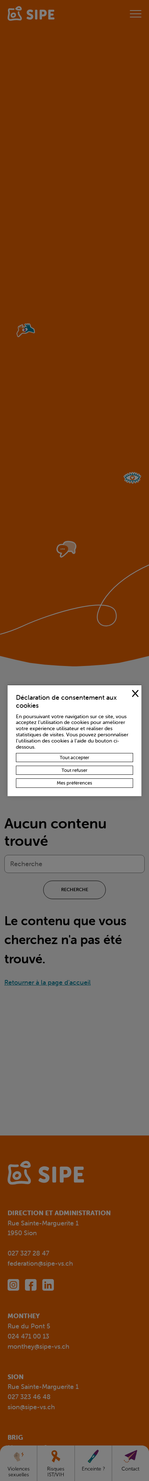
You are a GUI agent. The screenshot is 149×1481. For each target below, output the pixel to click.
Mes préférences (74, 783)
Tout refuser (74, 770)
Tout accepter (74, 757)
